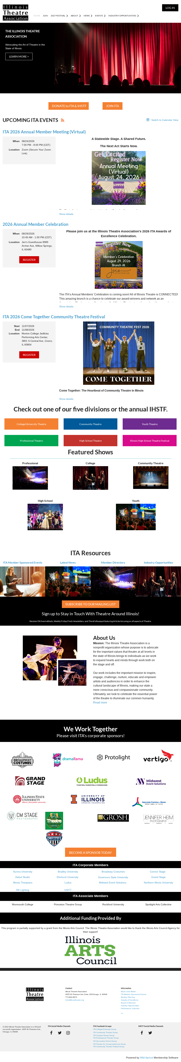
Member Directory (113, 562)
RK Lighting (22, 890)
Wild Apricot (146, 1057)
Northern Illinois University (158, 882)
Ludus (68, 882)
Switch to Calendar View (164, 120)
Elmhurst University (68, 877)
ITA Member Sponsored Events (22, 562)
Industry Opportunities (158, 562)
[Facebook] (51, 1033)
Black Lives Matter (128, 991)
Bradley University (68, 871)
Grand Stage (158, 877)
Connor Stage (157, 871)
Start (17, 326)
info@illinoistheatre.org (74, 1000)
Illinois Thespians (22, 882)
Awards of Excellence (129, 1000)
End (17, 329)
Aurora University (22, 871)
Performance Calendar (130, 1008)
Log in (170, 7)
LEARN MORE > (19, 56)
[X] (60, 1033)
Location (14, 149)
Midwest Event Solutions (112, 882)
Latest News (68, 562)
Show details (66, 214)
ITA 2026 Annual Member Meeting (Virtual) (44, 131)
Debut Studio (22, 877)
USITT (68, 890)
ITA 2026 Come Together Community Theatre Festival (54, 316)
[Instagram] (68, 1033)
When (16, 141)
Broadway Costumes (113, 871)
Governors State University (113, 877)
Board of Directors (128, 1003)
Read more (100, 702)
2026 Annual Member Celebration (35, 224)
